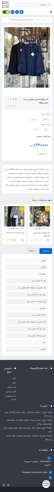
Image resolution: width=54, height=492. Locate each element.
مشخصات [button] (45, 250)
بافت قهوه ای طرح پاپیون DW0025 (41, 234)
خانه (14, 378)
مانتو (14, 382)
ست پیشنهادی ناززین (10, 398)
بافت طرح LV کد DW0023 (15, 233)
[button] (22, 12)
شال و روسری (11, 391)
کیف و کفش (11, 387)
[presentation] (49, 61)
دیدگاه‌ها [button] (32, 250)
